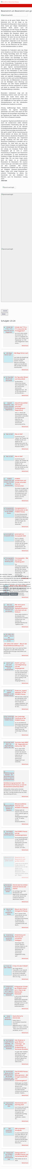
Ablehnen (14, 594)
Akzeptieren (5, 594)
